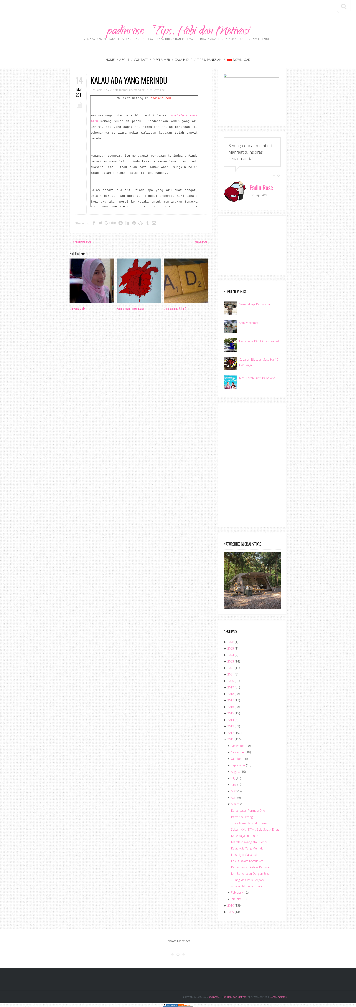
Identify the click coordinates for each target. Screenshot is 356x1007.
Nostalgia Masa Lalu (244, 855)
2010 (230, 905)
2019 (230, 687)
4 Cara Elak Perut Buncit (247, 886)
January (236, 899)
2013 (230, 726)
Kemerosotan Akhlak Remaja (250, 867)
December (238, 746)
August (235, 772)
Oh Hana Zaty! (78, 308)
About (124, 60)
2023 (230, 661)
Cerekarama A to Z (175, 308)
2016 (230, 707)
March (235, 804)
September (238, 765)
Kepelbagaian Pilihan (244, 836)
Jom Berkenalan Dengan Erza (250, 874)
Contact (141, 60)
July (233, 778)
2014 (230, 720)
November (238, 752)
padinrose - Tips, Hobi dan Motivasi (178, 32)
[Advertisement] (178, 8)
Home (110, 60)
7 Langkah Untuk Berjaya (247, 880)
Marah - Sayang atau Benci (249, 842)
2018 (230, 694)
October (236, 759)
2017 (230, 700)
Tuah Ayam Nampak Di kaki (249, 823)
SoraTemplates (278, 996)
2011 (230, 739)
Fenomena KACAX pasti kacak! (259, 341)
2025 (230, 648)
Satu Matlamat (248, 323)
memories (125, 90)
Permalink (159, 90)
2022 (230, 668)
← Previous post (81, 241)
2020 (230, 681)
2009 (230, 912)
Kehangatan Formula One (248, 811)
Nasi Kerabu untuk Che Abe (257, 378)
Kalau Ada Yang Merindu (128, 80)
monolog (139, 90)
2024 (230, 655)
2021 (230, 674)
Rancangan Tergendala (130, 308)
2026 (230, 642)
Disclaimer (161, 60)
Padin (99, 90)
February (237, 892)
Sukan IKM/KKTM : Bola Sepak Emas (255, 829)
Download (241, 60)
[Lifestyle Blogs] (170, 1005)
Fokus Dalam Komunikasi (247, 861)
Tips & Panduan (209, 60)
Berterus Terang (242, 817)
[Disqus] (141, 370)
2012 (230, 733)
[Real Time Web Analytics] (185, 1005)
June (234, 785)
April (234, 798)
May (234, 791)
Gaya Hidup (183, 60)
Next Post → (203, 241)
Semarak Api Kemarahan (255, 304)
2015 (230, 713)
